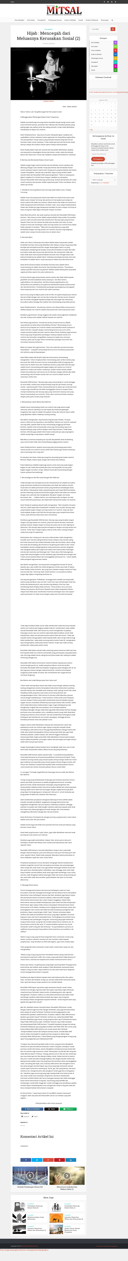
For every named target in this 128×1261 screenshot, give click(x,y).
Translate (106, 183)
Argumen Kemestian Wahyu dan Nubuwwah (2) (73, 1218)
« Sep (91, 130)
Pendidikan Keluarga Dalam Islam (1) (72, 1207)
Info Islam (31, 20)
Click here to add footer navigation (107, 1246)
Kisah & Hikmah (92, 20)
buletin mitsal (49, 101)
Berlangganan (98, 159)
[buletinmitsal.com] (64, 10)
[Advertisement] (48, 611)
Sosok (81, 20)
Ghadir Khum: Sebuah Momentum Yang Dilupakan (72, 1230)
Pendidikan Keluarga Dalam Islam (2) (35, 1207)
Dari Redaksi (19, 20)
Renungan (105, 20)
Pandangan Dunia (55, 20)
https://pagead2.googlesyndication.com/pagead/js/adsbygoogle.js (24, 1250)
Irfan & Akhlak (70, 20)
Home (12, 2)
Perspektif (42, 20)
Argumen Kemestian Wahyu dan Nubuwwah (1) (36, 1229)
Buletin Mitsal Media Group (29, 1246)
